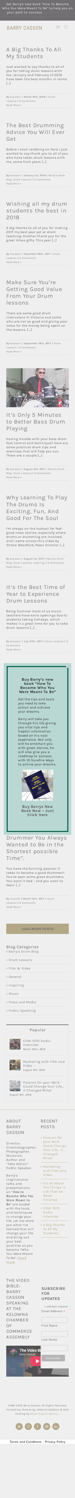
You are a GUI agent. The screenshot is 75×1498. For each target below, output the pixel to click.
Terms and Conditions (26, 1441)
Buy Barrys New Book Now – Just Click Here (37, 810)
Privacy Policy (55, 1441)
